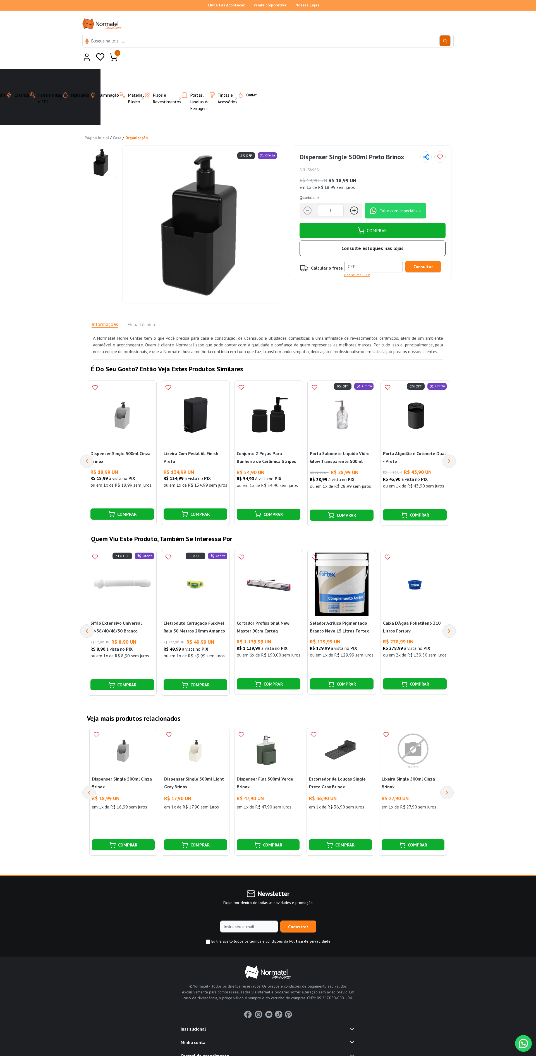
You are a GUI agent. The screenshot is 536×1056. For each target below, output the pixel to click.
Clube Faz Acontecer (226, 5)
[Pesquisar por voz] (86, 41)
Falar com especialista (400, 197)
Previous (87, 447)
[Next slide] (447, 779)
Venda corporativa (269, 5)
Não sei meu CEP (357, 261)
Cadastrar (298, 913)
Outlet (248, 81)
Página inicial (97, 124)
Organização (136, 124)
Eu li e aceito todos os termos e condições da (270, 927)
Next (449, 447)
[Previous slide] (89, 779)
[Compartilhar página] (426, 143)
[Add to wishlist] (440, 143)
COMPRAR (377, 217)
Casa (117, 124)
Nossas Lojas (307, 5)
